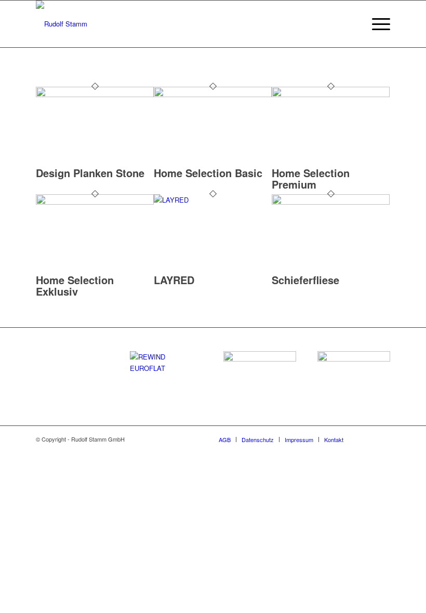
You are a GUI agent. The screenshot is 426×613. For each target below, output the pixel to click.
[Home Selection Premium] (331, 94)
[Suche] (351, 24)
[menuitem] (351, 24)
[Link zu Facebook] (367, 439)
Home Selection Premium (311, 178)
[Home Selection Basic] (213, 94)
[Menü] (376, 24)
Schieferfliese (305, 279)
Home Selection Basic (208, 172)
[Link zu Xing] (382, 439)
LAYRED (174, 279)
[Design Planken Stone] (95, 94)
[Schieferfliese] (331, 202)
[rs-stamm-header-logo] (61, 24)
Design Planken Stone (90, 172)
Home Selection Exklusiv (75, 285)
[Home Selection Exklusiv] (95, 202)
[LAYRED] (213, 200)
